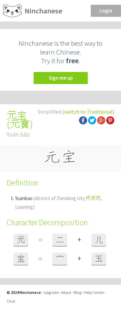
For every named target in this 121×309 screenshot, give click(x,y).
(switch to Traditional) (88, 111)
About (66, 292)
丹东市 (93, 198)
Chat (11, 301)
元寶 (20, 124)
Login (105, 10)
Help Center (94, 292)
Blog (77, 292)
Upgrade (51, 292)
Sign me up (61, 78)
